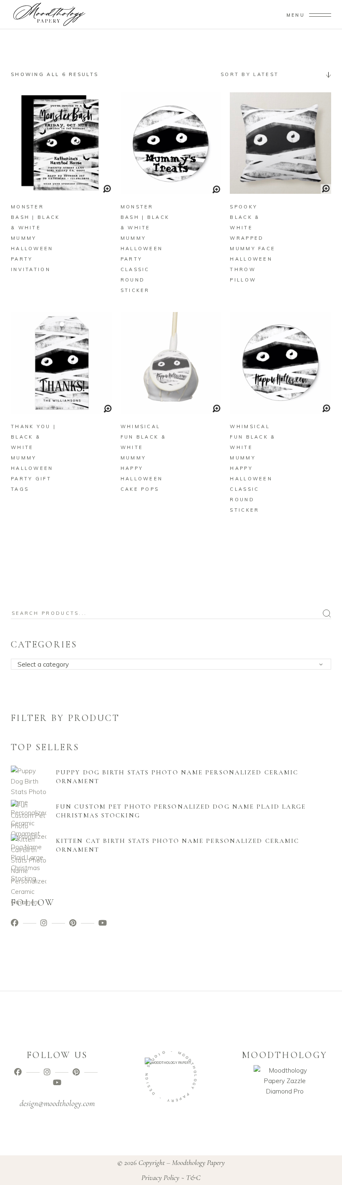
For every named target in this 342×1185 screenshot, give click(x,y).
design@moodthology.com (57, 1104)
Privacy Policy (160, 1177)
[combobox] (272, 74)
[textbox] (174, 665)
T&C (193, 1177)
